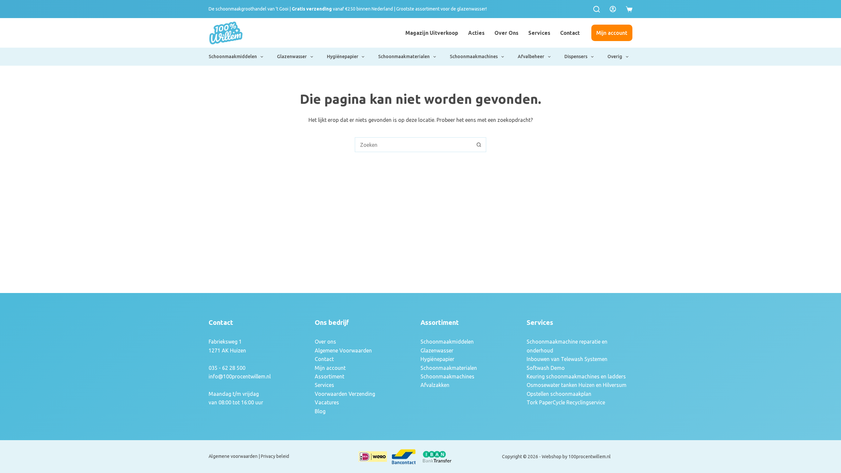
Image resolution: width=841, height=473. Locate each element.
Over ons (506, 33)
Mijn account (611, 33)
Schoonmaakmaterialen (404, 56)
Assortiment (329, 376)
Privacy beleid (275, 456)
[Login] (613, 9)
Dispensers (575, 56)
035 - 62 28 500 (227, 368)
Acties (476, 33)
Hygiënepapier (342, 56)
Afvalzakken (434, 385)
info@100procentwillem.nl (240, 376)
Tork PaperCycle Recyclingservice (566, 402)
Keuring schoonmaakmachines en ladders (576, 376)
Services (539, 33)
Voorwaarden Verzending (345, 394)
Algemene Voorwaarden (343, 350)
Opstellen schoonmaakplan (559, 394)
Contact (570, 33)
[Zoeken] (596, 9)
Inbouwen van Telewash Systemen (567, 359)
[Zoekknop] (479, 145)
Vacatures (327, 402)
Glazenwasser (292, 56)
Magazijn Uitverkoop (431, 33)
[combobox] (413, 144)
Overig (614, 56)
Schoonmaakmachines (474, 56)
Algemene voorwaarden (233, 456)
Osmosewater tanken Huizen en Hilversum (576, 385)
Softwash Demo (546, 368)
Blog (320, 411)
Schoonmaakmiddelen (233, 56)
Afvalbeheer (531, 56)
